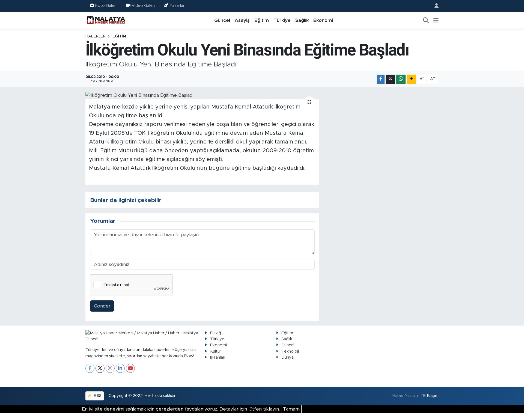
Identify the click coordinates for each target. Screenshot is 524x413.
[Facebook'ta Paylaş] (381, 79)
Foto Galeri (106, 6)
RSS (97, 396)
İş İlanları (217, 357)
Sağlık (302, 20)
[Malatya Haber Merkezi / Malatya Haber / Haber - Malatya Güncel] (105, 20)
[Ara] (426, 20)
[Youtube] (130, 368)
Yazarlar (176, 6)
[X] (100, 368)
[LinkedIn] (120, 368)
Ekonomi (323, 20)
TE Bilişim (430, 396)
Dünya (287, 357)
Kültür (215, 351)
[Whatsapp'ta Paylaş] (401, 79)
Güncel (222, 20)
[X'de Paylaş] (390, 79)
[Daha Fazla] (411, 79)
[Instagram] (110, 368)
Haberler (95, 36)
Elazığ (215, 333)
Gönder (102, 306)
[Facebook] (89, 368)
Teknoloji (290, 351)
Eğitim (261, 20)
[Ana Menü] (436, 20)
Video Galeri (143, 6)
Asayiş (242, 20)
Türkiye (282, 20)
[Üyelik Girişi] (434, 6)
